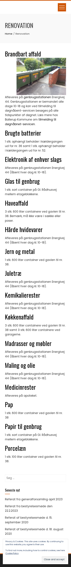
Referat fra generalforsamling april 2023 (34, 499)
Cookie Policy (12, 553)
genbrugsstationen (37, 97)
